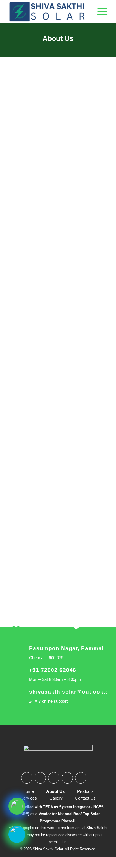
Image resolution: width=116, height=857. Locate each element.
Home (28, 791)
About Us (58, 38)
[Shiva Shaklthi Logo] (48, 11)
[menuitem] (99, 11)
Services (29, 798)
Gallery (56, 798)
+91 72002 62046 (52, 670)
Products (85, 791)
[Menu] (99, 11)
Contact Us (85, 798)
